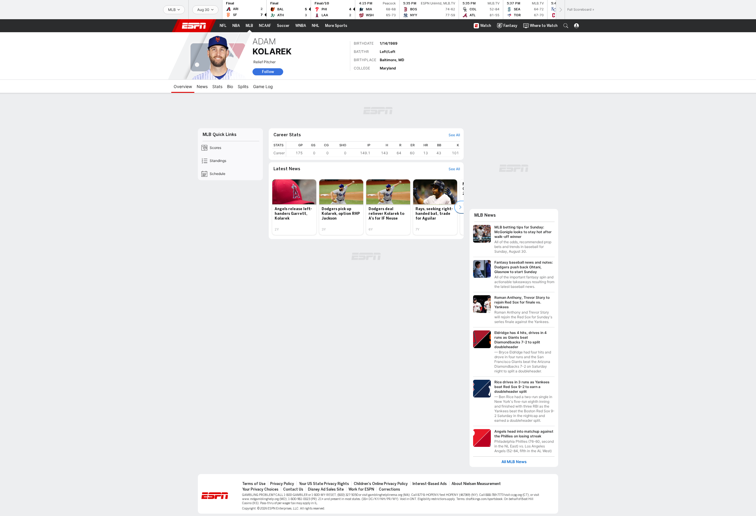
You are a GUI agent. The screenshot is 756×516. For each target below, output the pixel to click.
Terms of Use (253, 484)
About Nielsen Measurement (476, 484)
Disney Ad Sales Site (326, 489)
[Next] (560, 9)
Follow (268, 71)
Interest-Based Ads (430, 484)
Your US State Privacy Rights (324, 484)
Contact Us (293, 489)
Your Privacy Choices (260, 489)
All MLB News (514, 462)
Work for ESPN (361, 489)
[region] (373, 149)
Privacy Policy (282, 484)
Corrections (389, 489)
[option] (294, 207)
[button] (565, 25)
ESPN (194, 25)
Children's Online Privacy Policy (381, 484)
